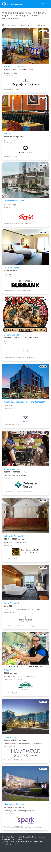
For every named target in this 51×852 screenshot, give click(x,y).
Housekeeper (10, 737)
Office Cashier (10, 670)
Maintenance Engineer (14, 804)
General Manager (12, 334)
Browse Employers (38, 837)
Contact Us (16, 844)
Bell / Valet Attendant (13, 536)
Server (7, 133)
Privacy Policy (6, 844)
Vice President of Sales (14, 200)
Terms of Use (38, 841)
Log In (20, 837)
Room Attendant (11, 267)
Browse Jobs (27, 837)
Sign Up (13, 837)
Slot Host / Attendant (13, 66)
